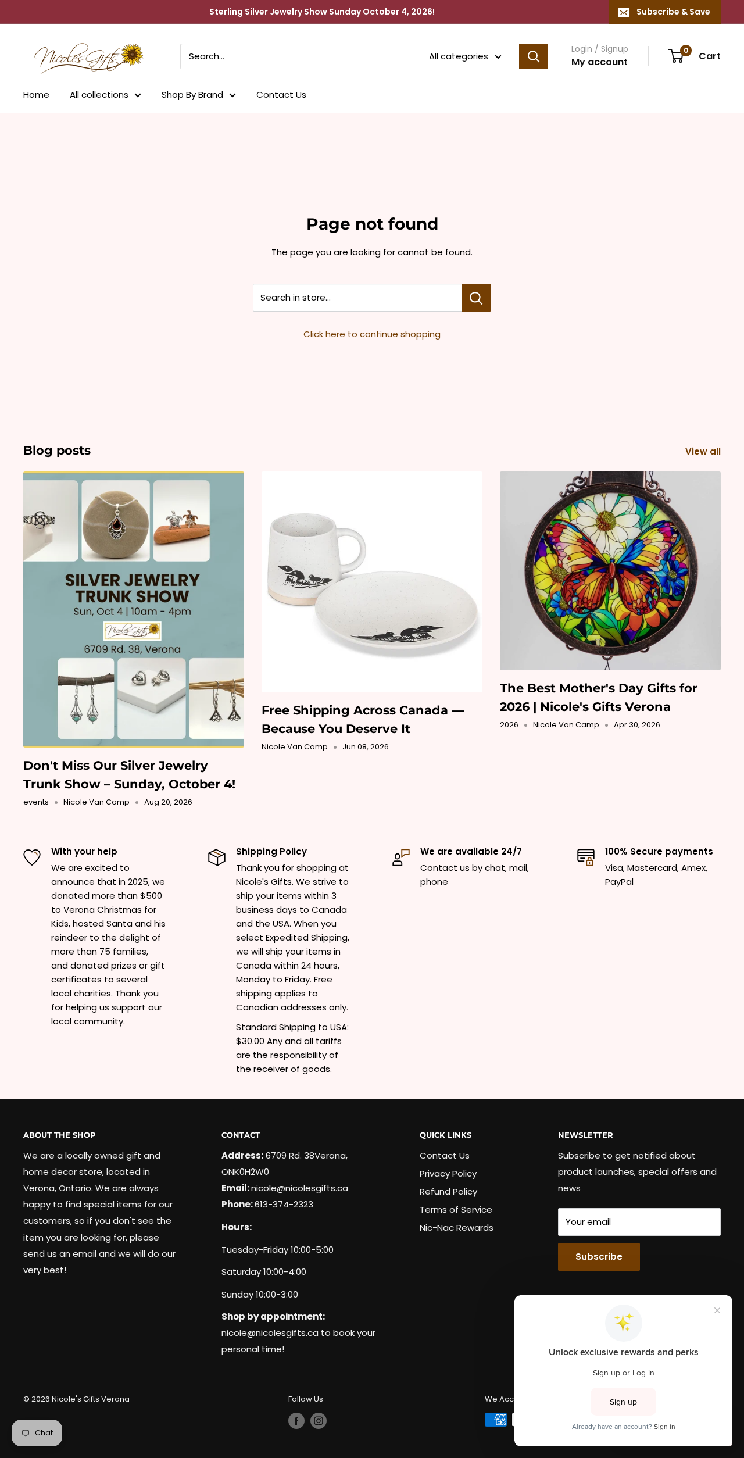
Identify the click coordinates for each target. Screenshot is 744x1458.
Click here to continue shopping (372, 334)
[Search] (533, 56)
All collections (99, 94)
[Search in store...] (476, 298)
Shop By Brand (192, 94)
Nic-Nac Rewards (456, 1227)
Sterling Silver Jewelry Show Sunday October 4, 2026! (322, 11)
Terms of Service (456, 1209)
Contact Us (281, 94)
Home (36, 94)
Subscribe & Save (673, 11)
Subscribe (599, 1256)
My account (599, 62)
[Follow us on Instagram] (318, 1421)
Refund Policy (448, 1191)
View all (704, 451)
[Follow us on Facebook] (296, 1421)
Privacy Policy (448, 1173)
